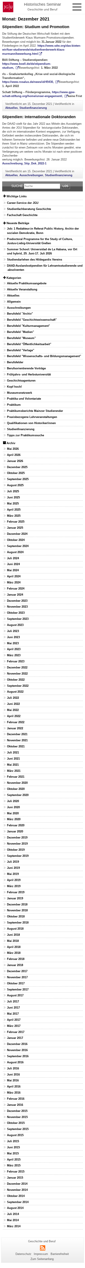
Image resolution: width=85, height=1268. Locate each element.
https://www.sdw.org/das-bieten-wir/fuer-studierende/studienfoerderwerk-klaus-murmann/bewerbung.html (41, 49)
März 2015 (13, 1165)
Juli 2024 (13, 558)
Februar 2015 (15, 1171)
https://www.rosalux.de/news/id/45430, (28, 82)
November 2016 (17, 1050)
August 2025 (15, 485)
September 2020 (18, 795)
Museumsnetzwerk (19, 392)
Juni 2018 (13, 934)
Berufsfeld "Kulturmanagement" (28, 325)
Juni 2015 (13, 1147)
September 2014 (18, 1202)
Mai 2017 (13, 1013)
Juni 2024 (13, 564)
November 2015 (17, 1117)
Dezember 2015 (17, 1111)
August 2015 (15, 1135)
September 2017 (18, 989)
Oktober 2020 (16, 789)
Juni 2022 (13, 704)
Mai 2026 (13, 448)
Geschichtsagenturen (21, 380)
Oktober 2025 (16, 473)
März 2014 (13, 1226)
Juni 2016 (13, 1074)
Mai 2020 (13, 813)
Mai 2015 (13, 1153)
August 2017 (15, 995)
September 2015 (18, 1129)
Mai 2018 (13, 940)
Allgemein (14, 301)
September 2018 (18, 922)
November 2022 (17, 673)
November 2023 (17, 606)
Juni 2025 (13, 497)
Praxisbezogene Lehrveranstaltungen (32, 417)
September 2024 (18, 546)
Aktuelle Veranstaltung (22, 289)
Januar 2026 (15, 461)
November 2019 (17, 843)
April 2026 (13, 455)
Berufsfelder (15, 362)
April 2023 (13, 649)
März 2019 (13, 886)
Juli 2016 (13, 1068)
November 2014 (17, 1189)
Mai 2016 (13, 1080)
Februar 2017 (15, 1032)
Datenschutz (23, 1254)
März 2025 (13, 515)
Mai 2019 (13, 874)
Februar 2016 (15, 1098)
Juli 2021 (13, 752)
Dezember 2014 (17, 1183)
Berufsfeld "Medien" (20, 332)
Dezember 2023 (17, 600)
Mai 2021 (13, 764)
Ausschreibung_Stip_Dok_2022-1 (24, 163)
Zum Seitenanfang (42, 1259)
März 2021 (13, 770)
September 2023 (18, 618)
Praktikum (14, 404)
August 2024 (15, 552)
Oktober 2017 (16, 983)
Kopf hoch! (14, 386)
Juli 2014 (13, 1214)
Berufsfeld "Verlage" (20, 350)
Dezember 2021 (17, 734)
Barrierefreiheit (60, 1254)
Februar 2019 (15, 892)
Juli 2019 (13, 861)
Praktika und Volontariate (24, 398)
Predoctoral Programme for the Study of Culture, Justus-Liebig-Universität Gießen (40, 241)
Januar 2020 (15, 831)
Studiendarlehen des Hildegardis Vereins (34, 259)
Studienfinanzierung (33, 107)
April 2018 (13, 947)
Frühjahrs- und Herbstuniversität (29, 374)
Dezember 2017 (17, 971)
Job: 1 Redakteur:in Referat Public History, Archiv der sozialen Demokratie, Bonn (43, 230)
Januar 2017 (15, 1038)
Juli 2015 (13, 1141)
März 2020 (13, 819)
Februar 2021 (15, 776)
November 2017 (17, 977)
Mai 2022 (13, 710)
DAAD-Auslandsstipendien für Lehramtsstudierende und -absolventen (45, 267)
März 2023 (13, 655)
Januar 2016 (15, 1104)
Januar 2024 (15, 594)
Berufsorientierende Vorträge (26, 368)
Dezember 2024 (17, 533)
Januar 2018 (15, 965)
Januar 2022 (15, 728)
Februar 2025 (15, 521)
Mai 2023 (13, 643)
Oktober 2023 (16, 612)
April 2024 (13, 576)
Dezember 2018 (17, 904)
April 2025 (13, 509)
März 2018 (13, 952)
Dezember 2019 (17, 837)
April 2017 (13, 1019)
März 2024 (13, 582)
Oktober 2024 (16, 540)
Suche (17, 186)
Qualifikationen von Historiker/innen (31, 423)
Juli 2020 (13, 801)
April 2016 (13, 1086)
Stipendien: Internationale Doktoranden (39, 117)
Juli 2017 (13, 1001)
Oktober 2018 (16, 916)
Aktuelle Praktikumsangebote (26, 283)
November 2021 (17, 740)
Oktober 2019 (16, 849)
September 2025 (18, 479)
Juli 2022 (13, 697)
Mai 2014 (13, 1220)
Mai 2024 (13, 570)
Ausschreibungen (31, 175)
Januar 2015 (15, 1177)
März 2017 (13, 1026)
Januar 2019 (15, 898)
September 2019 (18, 855)
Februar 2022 (15, 722)
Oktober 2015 (16, 1123)
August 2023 (15, 625)
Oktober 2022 (16, 679)
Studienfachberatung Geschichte (29, 209)
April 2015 (13, 1159)
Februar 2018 (15, 959)
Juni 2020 (13, 807)
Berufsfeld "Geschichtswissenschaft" (32, 319)
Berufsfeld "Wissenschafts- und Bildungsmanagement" (44, 356)
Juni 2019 (13, 867)
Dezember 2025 (17, 467)
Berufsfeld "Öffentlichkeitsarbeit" (29, 344)
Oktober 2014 (16, 1196)
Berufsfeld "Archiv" (20, 313)
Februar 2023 (15, 661)
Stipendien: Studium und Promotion (35, 27)
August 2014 (15, 1208)
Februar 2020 (15, 825)
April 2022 (13, 716)
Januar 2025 (15, 527)
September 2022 (18, 685)
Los (65, 186)
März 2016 (13, 1092)
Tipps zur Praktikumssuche (25, 435)
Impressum (41, 1254)
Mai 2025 (13, 503)
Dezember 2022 (17, 667)
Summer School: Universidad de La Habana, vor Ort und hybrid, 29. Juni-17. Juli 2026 (42, 251)
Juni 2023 (13, 637)
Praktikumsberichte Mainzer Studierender (35, 410)
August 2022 (15, 691)
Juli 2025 (13, 491)
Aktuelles (11, 107)
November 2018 (17, 910)
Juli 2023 (13, 631)
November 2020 (17, 782)
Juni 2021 (13, 758)
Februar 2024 (15, 588)
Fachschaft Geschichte (22, 215)
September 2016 (18, 1056)
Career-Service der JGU (22, 203)
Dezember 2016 (17, 1044)
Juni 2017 (13, 1007)
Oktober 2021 (16, 746)
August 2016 (15, 1062)
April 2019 (13, 880)
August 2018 (15, 928)
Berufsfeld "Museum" (21, 338)
